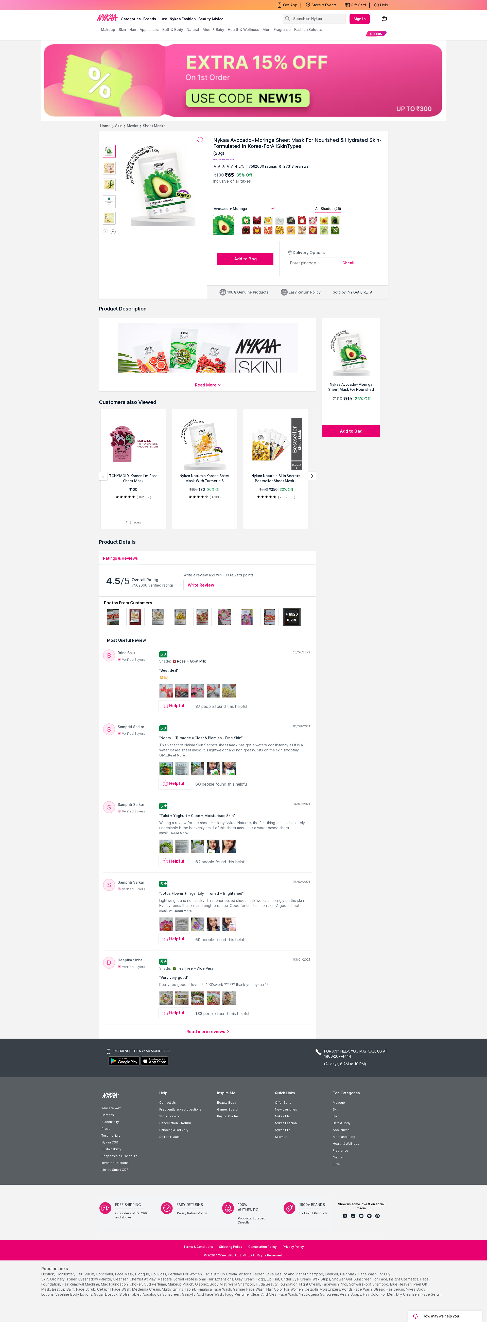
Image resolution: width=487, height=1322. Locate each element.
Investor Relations (115, 1163)
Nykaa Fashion (183, 19)
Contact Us (167, 1102)
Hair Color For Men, (379, 1294)
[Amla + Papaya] (324, 221)
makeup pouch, (181, 1284)
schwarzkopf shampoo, (369, 1284)
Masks (132, 126)
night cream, (310, 1284)
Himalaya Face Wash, (214, 1289)
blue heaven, (401, 1284)
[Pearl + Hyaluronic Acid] (279, 221)
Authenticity (110, 1122)
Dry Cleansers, (408, 1294)
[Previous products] (103, 476)
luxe (163, 19)
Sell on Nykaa (169, 1137)
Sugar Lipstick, (106, 1294)
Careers (107, 1115)
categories (131, 19)
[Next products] (312, 476)
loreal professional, (189, 1279)
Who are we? (110, 1108)
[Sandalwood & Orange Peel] (291, 231)
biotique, (142, 1274)
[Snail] (302, 231)
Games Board (227, 1109)
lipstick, (48, 1274)
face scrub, (86, 1289)
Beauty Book (226, 1102)
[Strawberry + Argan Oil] (257, 231)
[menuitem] (376, 33)
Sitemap (281, 1137)
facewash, (331, 1284)
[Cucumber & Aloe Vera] (324, 231)
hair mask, (348, 1274)
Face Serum (432, 1294)
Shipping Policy (230, 1247)
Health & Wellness (346, 1143)
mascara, (165, 1279)
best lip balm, (63, 1289)
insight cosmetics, (404, 1279)
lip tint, (273, 1279)
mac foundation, (115, 1284)
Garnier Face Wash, (249, 1289)
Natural (338, 1157)
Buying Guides (228, 1116)
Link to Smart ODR (115, 1170)
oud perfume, (155, 1284)
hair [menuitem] (132, 29)
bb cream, (229, 1274)
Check (348, 263)
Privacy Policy (293, 1247)
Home (105, 126)
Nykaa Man (283, 1116)
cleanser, (121, 1279)
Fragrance (340, 1150)
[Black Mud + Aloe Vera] (291, 221)
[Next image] (113, 232)
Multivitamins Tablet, (179, 1289)
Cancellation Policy (262, 1247)
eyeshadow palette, (95, 1279)
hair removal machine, (81, 1284)
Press (105, 1129)
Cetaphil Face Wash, (114, 1289)
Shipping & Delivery (173, 1130)
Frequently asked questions (180, 1109)
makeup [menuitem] (108, 29)
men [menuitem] (266, 29)
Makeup (339, 1102)
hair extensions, (220, 1279)
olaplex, (202, 1284)
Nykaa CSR (109, 1142)
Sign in (360, 19)
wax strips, (321, 1279)
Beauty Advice (210, 19)
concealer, (105, 1274)
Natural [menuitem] (193, 29)
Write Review (201, 585)
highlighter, (65, 1274)
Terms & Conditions (198, 1247)
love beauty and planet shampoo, (295, 1274)
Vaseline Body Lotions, (74, 1294)
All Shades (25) (328, 208)
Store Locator (169, 1116)
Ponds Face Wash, (357, 1289)
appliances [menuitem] (149, 29)
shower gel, (342, 1279)
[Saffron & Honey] (313, 231)
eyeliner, (332, 1274)
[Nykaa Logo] (107, 17)
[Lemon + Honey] (268, 221)
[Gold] (279, 231)
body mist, (218, 1284)
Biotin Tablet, (130, 1294)
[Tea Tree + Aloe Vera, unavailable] (335, 231)
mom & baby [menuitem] (213, 29)
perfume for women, (185, 1274)
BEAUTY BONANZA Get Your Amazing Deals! (142, 6)
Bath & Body (342, 1123)
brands (149, 19)
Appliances (341, 1130)
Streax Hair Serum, (389, 1289)
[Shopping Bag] (384, 18)
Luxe (336, 1164)
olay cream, (245, 1279)
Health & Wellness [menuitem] (243, 29)
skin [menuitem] (122, 29)
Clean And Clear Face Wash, (274, 1294)
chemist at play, (143, 1279)
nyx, (344, 1284)
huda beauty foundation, (277, 1284)
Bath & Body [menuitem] (172, 29)
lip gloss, (159, 1274)
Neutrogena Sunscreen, (319, 1294)
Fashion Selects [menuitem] (308, 29)
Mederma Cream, (146, 1289)
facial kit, (211, 1274)
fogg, (261, 1279)
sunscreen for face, (371, 1279)
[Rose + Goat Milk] (302, 221)
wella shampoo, (241, 1284)
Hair (336, 1116)
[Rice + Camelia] (313, 221)
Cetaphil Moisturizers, (323, 1289)
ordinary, (57, 1279)
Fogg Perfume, (237, 1294)
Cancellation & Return (175, 1123)
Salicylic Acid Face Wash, (203, 1294)
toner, (71, 1279)
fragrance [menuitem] (282, 29)
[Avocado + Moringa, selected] (246, 221)
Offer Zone (283, 1102)
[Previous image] (105, 232)
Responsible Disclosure (119, 1156)
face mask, (124, 1274)
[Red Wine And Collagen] (257, 221)
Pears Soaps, (351, 1294)
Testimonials (110, 1135)
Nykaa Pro (282, 1130)
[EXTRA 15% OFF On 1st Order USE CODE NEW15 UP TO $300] (243, 80)
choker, (136, 1284)
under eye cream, (296, 1279)
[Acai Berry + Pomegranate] (246, 231)
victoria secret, (252, 1274)
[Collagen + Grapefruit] (268, 231)
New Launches (286, 1109)
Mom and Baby (344, 1137)
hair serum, (85, 1274)
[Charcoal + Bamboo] (335, 221)
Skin (119, 126)
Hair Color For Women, (285, 1289)
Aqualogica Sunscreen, (162, 1294)
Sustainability (111, 1149)
